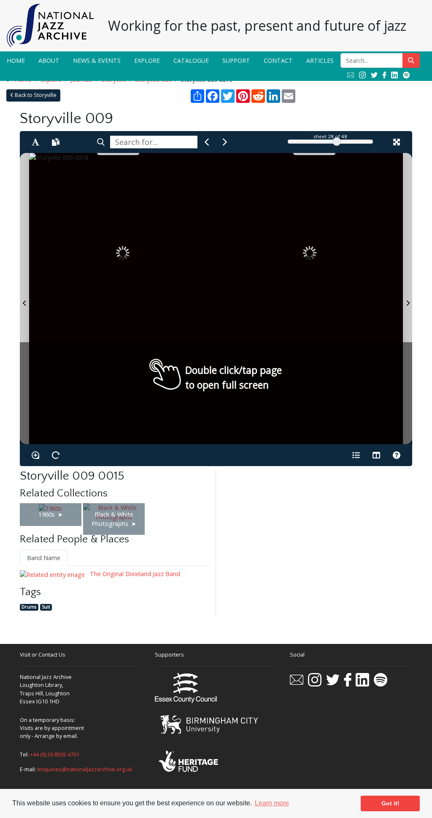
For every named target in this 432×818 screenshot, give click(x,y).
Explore (147, 60)
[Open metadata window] (356, 455)
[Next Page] (407, 298)
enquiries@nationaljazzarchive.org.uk (84, 769)
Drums (29, 607)
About (48, 60)
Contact (278, 60)
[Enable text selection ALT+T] (35, 142)
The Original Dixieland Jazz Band (134, 574)
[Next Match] (225, 142)
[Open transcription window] (55, 142)
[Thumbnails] (376, 455)
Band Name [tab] (43, 558)
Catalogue (191, 60)
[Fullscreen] (396, 142)
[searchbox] (154, 142)
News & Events (97, 60)
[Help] (396, 455)
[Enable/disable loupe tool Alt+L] (35, 455)
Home (16, 60)
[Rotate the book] (55, 455)
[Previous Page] (24, 298)
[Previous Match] (206, 142)
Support (236, 60)
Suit (46, 607)
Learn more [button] (272, 803)
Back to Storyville (35, 95)
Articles (320, 60)
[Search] (101, 142)
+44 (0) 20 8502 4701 (54, 754)
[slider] (336, 141)
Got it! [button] (390, 803)
